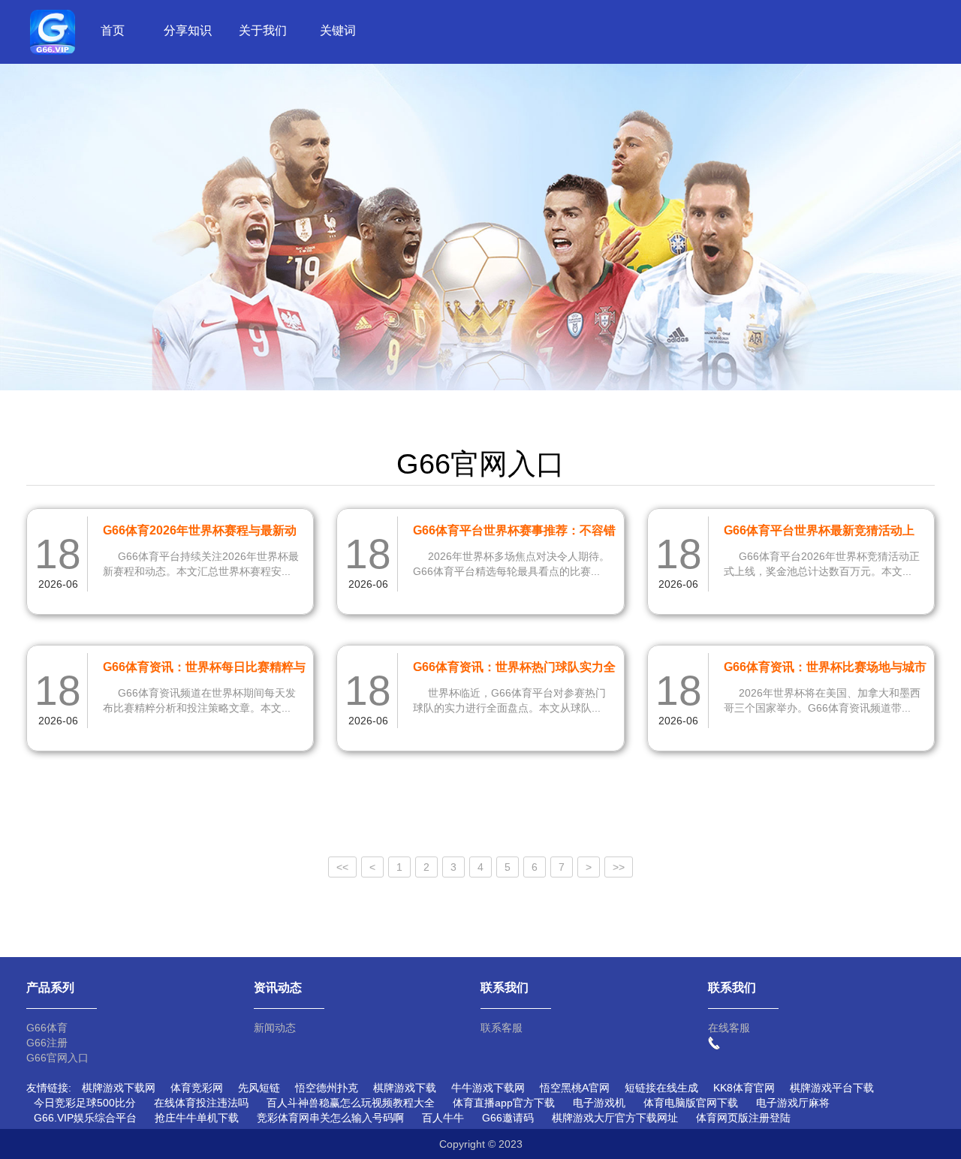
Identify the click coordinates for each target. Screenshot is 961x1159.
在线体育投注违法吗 (201, 1103)
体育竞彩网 (196, 1088)
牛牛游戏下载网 (488, 1088)
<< (342, 867)
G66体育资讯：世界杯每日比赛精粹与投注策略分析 (204, 670)
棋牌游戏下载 (404, 1088)
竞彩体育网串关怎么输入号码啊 (330, 1118)
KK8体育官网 (744, 1088)
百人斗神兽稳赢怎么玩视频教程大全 (351, 1103)
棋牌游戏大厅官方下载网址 (615, 1118)
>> (619, 867)
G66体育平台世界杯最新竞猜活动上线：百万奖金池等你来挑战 (819, 533)
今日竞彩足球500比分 (85, 1103)
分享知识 (188, 30)
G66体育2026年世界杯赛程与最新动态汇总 (200, 533)
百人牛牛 (443, 1118)
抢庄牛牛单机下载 (197, 1118)
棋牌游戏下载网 (118, 1088)
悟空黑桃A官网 (575, 1088)
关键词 (338, 30)
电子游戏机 (599, 1103)
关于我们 (263, 30)
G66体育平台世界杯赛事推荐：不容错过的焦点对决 (514, 533)
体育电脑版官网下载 (690, 1103)
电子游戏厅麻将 (793, 1103)
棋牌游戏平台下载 (832, 1088)
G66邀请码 (508, 1118)
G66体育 (47, 1028)
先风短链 (259, 1088)
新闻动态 (275, 1028)
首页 (113, 30)
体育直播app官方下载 (504, 1103)
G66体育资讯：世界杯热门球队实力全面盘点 (514, 670)
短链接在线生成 (661, 1088)
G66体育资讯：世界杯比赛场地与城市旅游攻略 (825, 670)
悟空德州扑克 (326, 1088)
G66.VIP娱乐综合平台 (85, 1118)
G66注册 (47, 1043)
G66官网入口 (57, 1058)
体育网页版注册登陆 (743, 1118)
